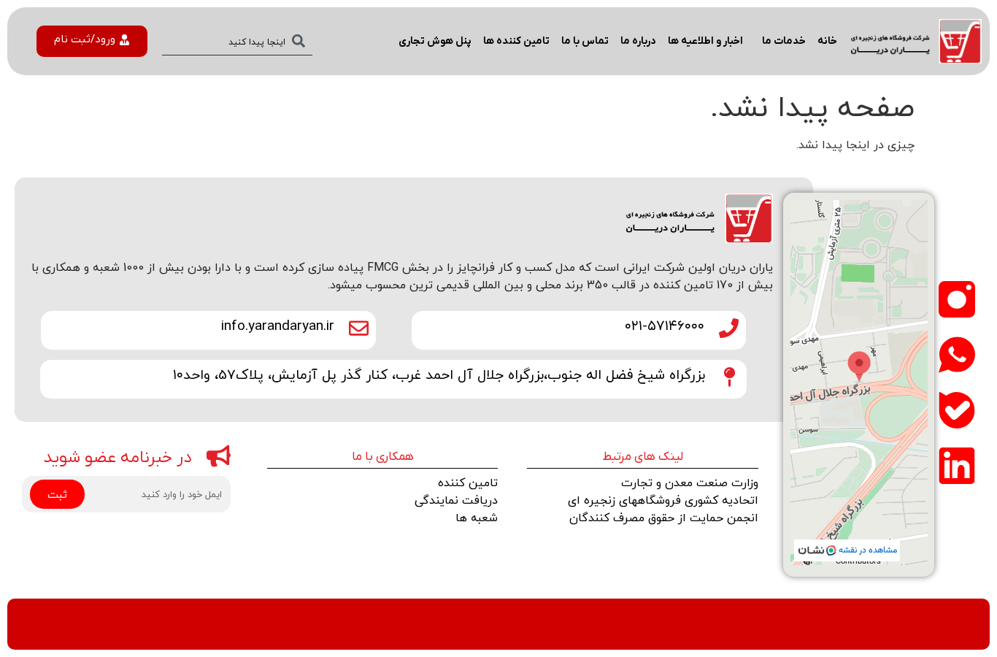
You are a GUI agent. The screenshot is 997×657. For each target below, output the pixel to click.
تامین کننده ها (516, 41)
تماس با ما (585, 41)
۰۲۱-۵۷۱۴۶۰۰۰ (664, 325)
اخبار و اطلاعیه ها (705, 41)
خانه (827, 41)
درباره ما (638, 41)
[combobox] (237, 41)
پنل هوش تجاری (435, 41)
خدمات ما (784, 41)
